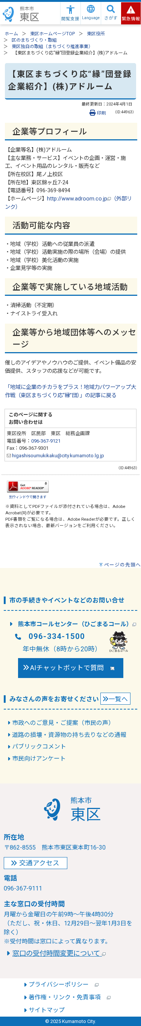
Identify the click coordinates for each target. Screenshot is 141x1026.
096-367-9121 (46, 441)
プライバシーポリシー (62, 984)
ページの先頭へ (122, 565)
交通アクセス (39, 863)
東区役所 (96, 33)
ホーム (11, 33)
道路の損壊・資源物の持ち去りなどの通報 (69, 734)
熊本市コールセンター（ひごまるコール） (75, 624)
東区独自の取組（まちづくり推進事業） (52, 46)
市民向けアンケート (39, 758)
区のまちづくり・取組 (34, 40)
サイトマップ (47, 1010)
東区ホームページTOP (52, 33)
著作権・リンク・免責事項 (68, 997)
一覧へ (118, 699)
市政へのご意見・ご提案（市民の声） (63, 722)
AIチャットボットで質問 (70, 668)
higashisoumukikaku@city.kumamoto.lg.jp (57, 455)
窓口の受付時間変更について (57, 953)
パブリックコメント (39, 746)
